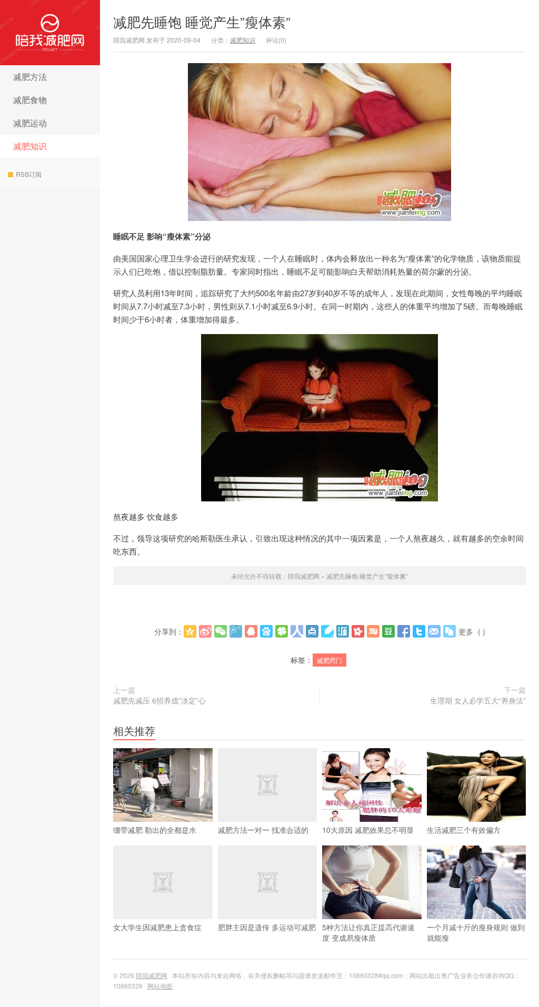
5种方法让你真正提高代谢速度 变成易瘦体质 (368, 932)
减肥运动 (30, 123)
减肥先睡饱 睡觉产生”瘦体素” (202, 21)
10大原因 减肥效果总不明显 (368, 829)
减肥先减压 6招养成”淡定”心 (159, 700)
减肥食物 (30, 100)
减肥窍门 (329, 660)
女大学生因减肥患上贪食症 (157, 927)
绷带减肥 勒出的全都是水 (154, 829)
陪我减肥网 (50, 32)
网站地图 (160, 985)
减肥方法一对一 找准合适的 (263, 829)
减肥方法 (30, 77)
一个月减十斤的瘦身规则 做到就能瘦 (476, 932)
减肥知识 (30, 146)
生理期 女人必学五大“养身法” (478, 700)
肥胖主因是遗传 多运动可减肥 (267, 927)
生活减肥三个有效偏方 (464, 829)
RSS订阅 (29, 173)
